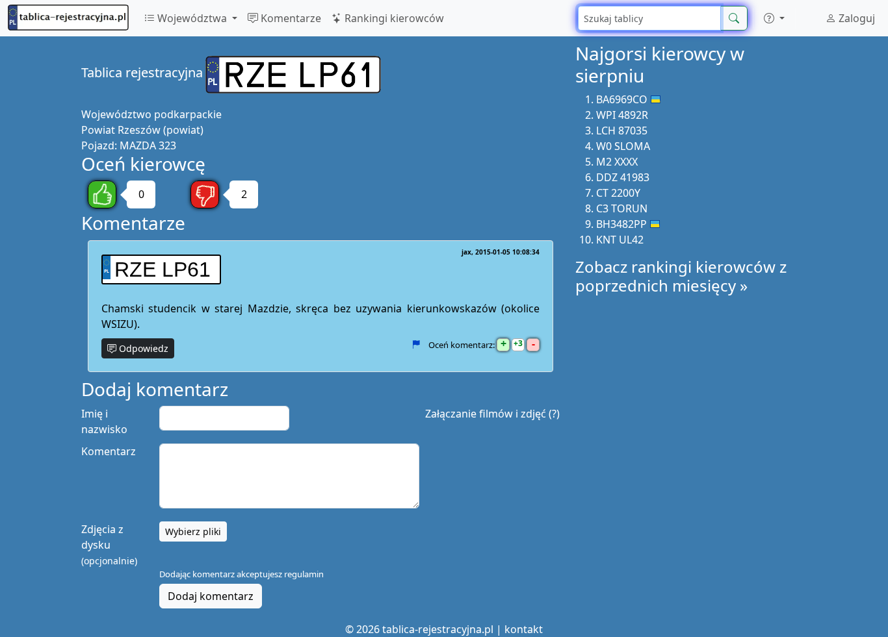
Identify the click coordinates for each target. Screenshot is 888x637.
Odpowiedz (142, 348)
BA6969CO (621, 99)
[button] (774, 18)
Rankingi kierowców (393, 18)
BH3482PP (621, 224)
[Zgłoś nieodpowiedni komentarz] (415, 345)
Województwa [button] (192, 18)
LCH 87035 (621, 130)
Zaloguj (855, 18)
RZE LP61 (162, 269)
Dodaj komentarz (211, 596)
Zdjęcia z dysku (109, 544)
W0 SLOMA (623, 146)
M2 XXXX (617, 162)
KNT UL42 (620, 239)
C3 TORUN (621, 208)
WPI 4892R (622, 115)
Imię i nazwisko (104, 421)
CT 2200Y (618, 193)
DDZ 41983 (622, 177)
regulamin (304, 574)
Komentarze (289, 18)
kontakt (523, 629)
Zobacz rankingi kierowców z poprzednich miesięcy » (681, 276)
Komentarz (108, 451)
